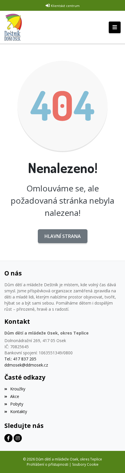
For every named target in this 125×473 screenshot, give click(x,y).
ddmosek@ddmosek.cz (26, 365)
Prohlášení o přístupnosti (47, 464)
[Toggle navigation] (115, 27)
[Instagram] (18, 438)
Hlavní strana (62, 236)
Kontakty (18, 411)
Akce (14, 396)
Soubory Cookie (85, 464)
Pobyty (16, 404)
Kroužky (17, 389)
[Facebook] (8, 438)
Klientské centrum (65, 5)
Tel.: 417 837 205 (20, 359)
